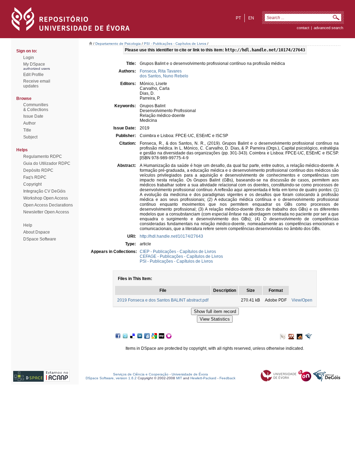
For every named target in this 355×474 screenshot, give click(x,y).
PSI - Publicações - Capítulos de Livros (175, 43)
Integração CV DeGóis (44, 191)
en (251, 18)
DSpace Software (39, 239)
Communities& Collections (35, 107)
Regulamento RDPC (42, 156)
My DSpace (34, 64)
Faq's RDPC (34, 177)
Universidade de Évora (190, 374)
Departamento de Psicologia (118, 43)
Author (29, 123)
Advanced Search (328, 28)
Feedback (227, 378)
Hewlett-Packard (203, 378)
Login (28, 57)
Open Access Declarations (48, 205)
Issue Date (33, 116)
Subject (30, 137)
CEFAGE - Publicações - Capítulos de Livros (181, 256)
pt (238, 18)
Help (27, 225)
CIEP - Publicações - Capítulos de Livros (178, 251)
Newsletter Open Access (46, 212)
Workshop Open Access (45, 198)
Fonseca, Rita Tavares (161, 71)
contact (303, 28)
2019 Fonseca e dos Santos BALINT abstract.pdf (162, 300)
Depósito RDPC (38, 170)
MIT (179, 378)
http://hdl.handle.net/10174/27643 (171, 236)
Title (27, 130)
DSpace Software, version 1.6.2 (111, 378)
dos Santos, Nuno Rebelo (164, 76)
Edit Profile (33, 74)
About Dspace (36, 232)
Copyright (32, 184)
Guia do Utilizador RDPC (46, 163)
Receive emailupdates (36, 83)
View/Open (302, 300)
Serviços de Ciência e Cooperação (140, 374)
